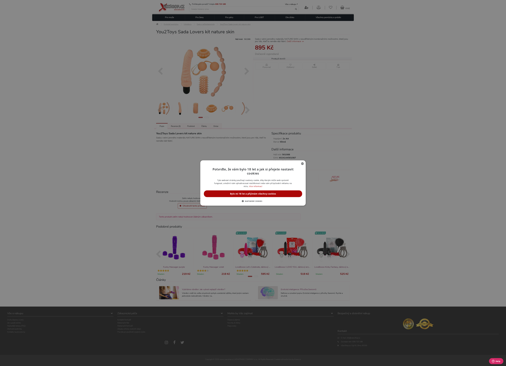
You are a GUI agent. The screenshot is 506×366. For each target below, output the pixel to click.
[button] (253, 201)
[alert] (253, 183)
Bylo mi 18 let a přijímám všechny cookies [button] (253, 193)
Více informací (255, 186)
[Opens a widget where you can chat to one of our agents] (496, 361)
